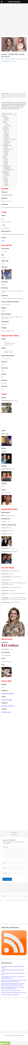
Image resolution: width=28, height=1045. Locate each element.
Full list (2, 240)
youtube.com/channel (6, 712)
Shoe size (7, 150)
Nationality (7, 135)
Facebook (7, 181)
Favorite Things (6, 171)
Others (6, 164)
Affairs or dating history (9, 169)
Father (6, 159)
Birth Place (7, 136)
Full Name (6, 117)
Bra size (6, 153)
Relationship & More (7, 165)
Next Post (14, 834)
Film (7, 123)
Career (4, 121)
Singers (17, 58)
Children (6, 163)
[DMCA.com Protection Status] (5, 1043)
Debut (6, 122)
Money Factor (5, 172)
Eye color (6, 154)
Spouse (6, 158)
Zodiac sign (7, 132)
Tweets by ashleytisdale (6, 699)
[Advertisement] (14, 21)
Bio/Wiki (4, 116)
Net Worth (6, 173)
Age (6, 131)
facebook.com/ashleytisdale (7, 693)
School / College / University (10, 139)
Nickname (6, 118)
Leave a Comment (5, 58)
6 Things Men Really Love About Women (10, 994)
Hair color (6, 155)
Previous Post (14, 832)
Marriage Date (7, 168)
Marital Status (7, 167)
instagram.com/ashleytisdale (7, 705)
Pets (6, 177)
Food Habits (7, 142)
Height (6, 146)
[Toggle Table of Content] (13, 114)
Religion (6, 140)
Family (4, 156)
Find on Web (5, 178)
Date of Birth (7, 130)
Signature (7, 134)
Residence (7, 137)
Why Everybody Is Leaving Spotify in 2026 (10, 990)
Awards (6, 127)
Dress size (7, 151)
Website (6, 180)
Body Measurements (9, 149)
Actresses (12, 58)
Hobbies (6, 144)
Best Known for (8, 126)
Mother (6, 160)
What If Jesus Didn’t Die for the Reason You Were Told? (13, 992)
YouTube (6, 185)
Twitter (6, 182)
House (6, 176)
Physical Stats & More (7, 145)
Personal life (5, 128)
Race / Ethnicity (8, 141)
